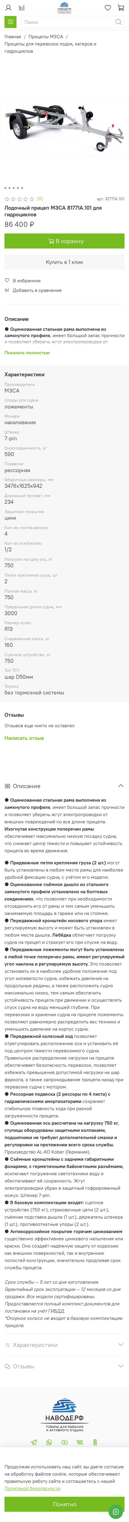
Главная (12, 36)
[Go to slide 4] (18, 188)
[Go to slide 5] (22, 188)
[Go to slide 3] (14, 188)
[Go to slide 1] (5, 188)
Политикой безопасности (32, 1488)
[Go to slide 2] (9, 188)
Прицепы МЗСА (45, 36)
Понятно (64, 1504)
